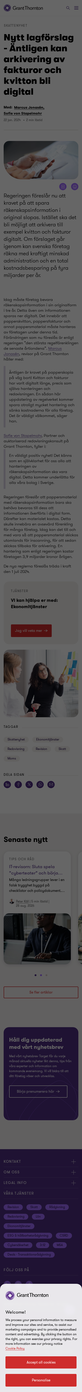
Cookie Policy (15, 1348)
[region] (41, 1338)
